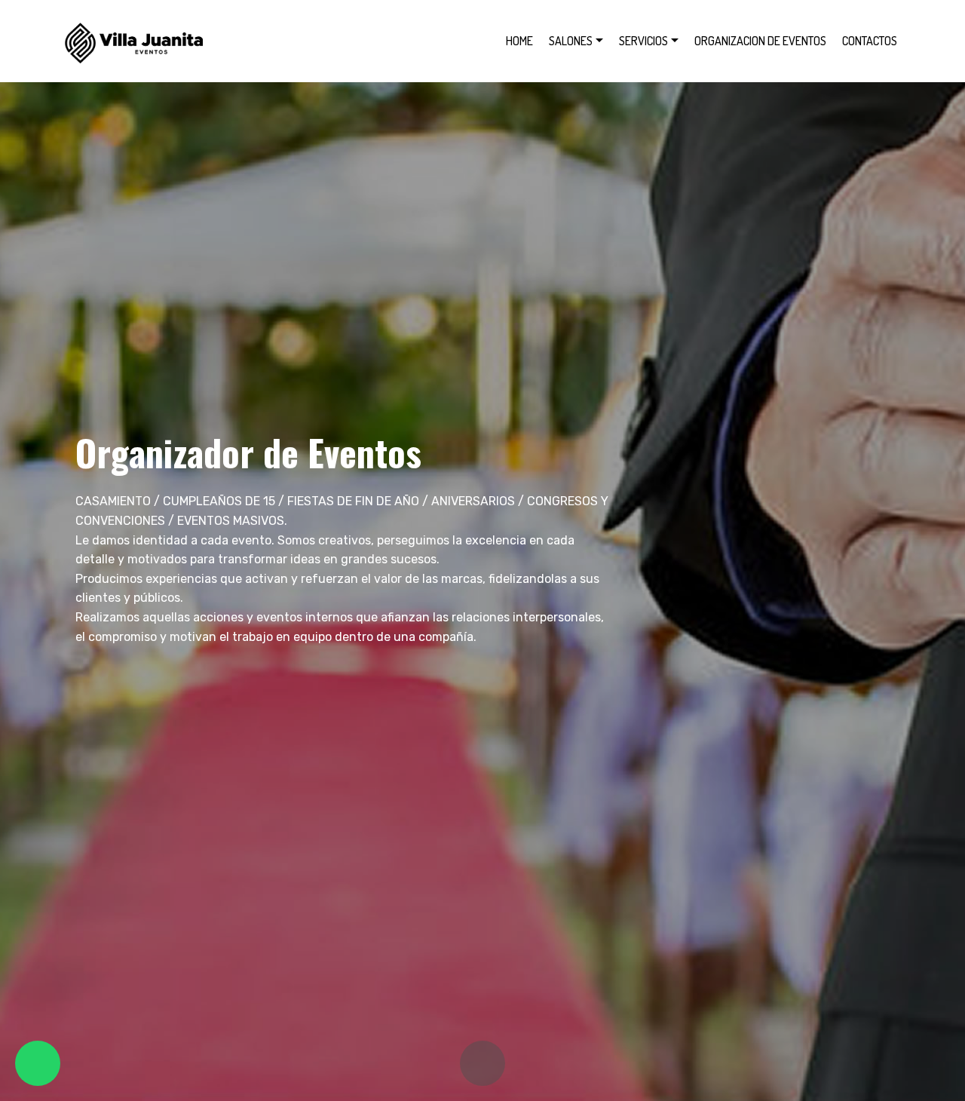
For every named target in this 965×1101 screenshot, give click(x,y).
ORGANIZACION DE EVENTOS (760, 40)
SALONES (571, 40)
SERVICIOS (643, 40)
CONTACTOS (869, 40)
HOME (519, 40)
